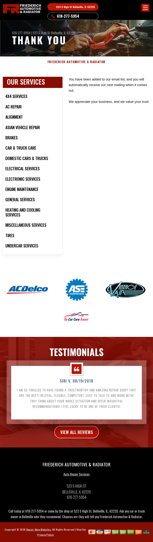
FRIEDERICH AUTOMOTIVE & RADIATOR (76, 62)
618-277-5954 (68, 16)
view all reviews (76, 432)
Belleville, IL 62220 (63, 32)
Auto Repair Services (76, 474)
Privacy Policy (45, 535)
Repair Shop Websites (38, 529)
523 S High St (41, 32)
